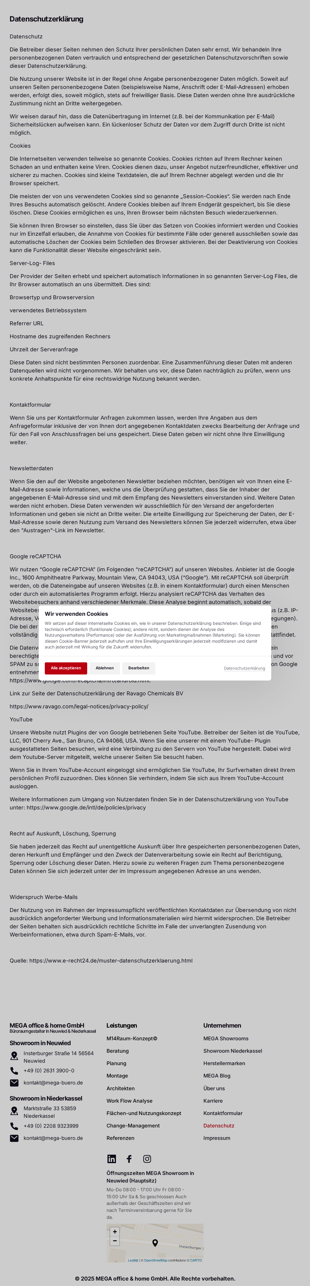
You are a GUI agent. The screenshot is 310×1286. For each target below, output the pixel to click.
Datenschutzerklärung (244, 668)
